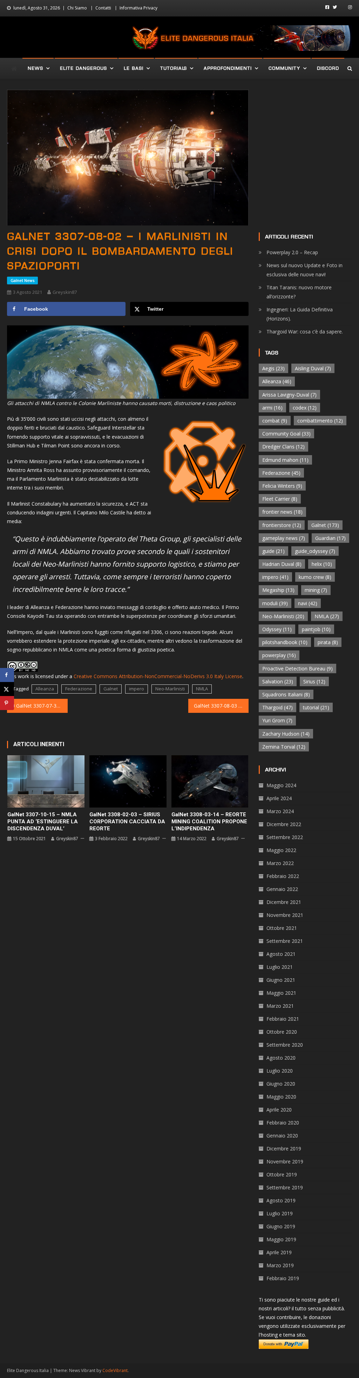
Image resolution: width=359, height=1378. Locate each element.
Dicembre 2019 (283, 1148)
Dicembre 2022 (283, 824)
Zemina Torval (283, 746)
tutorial (316, 707)
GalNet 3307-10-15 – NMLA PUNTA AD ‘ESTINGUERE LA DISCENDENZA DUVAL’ (42, 821)
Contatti (103, 8)
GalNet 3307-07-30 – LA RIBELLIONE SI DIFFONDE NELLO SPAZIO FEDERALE (41, 705)
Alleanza (44, 688)
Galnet (110, 688)
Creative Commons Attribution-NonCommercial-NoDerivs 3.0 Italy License (158, 676)
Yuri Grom (277, 720)
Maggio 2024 (281, 785)
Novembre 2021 (284, 915)
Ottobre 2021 (281, 928)
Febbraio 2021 (282, 1018)
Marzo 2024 (280, 811)
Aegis (273, 368)
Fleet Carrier (279, 498)
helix (322, 564)
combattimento (320, 420)
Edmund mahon (285, 460)
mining (316, 590)
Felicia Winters (282, 485)
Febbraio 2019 (282, 1278)
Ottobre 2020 (281, 1031)
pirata (328, 642)
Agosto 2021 (281, 954)
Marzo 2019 (280, 1265)
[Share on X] (7, 689)
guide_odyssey (315, 551)
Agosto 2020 (281, 1057)
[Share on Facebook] (7, 675)
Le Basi (133, 68)
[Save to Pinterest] (7, 703)
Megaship (278, 590)
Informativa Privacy (138, 8)
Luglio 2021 (279, 967)
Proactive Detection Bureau (297, 668)
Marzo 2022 (280, 863)
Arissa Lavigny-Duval (289, 394)
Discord (328, 68)
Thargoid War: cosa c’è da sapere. (304, 331)
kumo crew (315, 577)
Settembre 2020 (284, 1044)
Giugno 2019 (280, 1226)
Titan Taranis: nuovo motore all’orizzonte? (299, 292)
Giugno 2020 (280, 1083)
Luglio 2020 (279, 1070)
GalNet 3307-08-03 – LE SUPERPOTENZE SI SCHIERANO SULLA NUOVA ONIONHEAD (221, 705)
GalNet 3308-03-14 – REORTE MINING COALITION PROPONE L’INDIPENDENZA (209, 821)
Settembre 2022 (284, 837)
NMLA (202, 688)
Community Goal (286, 433)
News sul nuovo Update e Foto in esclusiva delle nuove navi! (304, 270)
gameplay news (283, 538)
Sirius (314, 681)
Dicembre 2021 (283, 902)
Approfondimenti (228, 68)
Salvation (277, 681)
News (35, 68)
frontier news (282, 511)
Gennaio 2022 (282, 889)
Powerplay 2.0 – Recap (292, 252)
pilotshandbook (284, 642)
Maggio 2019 (281, 1239)
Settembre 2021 (284, 941)
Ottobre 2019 (281, 1174)
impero (136, 688)
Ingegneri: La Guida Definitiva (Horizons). (299, 314)
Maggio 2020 (281, 1096)
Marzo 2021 (280, 1005)
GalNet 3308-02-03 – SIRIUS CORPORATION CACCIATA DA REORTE (127, 821)
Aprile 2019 (279, 1252)
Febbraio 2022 (282, 876)
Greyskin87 (65, 292)
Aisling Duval (313, 368)
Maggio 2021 (281, 992)
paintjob (316, 629)
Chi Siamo (77, 8)
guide (273, 551)
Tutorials (173, 68)
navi (307, 603)
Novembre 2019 (284, 1161)
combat (274, 420)
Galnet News (22, 280)
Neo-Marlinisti (170, 688)
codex (305, 407)
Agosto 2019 (281, 1200)
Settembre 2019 (284, 1187)
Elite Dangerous (83, 68)
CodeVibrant (115, 1370)
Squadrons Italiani (286, 694)
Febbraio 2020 (282, 1122)
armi (272, 407)
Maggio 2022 (281, 850)
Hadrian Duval (282, 564)
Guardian (330, 538)
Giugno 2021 (280, 980)
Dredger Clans (283, 446)
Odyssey (277, 629)
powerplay (279, 655)
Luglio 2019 (279, 1213)
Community (284, 68)
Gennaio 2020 (282, 1135)
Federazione (78, 688)
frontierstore (281, 525)
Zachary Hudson (286, 733)
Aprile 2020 (279, 1109)
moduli (275, 603)
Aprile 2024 (279, 798)
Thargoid (277, 707)
